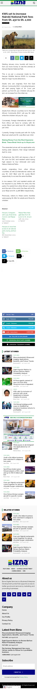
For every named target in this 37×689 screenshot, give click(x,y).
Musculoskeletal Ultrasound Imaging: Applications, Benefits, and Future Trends (23, 359)
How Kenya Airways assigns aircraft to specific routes (13, 495)
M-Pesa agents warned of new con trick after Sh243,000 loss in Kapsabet (23, 382)
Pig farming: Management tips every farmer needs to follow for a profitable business (17, 650)
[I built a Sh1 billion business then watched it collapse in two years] (30, 458)
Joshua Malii (18, 27)
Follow (31, 319)
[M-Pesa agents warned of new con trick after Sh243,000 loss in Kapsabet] (7, 381)
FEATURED (6, 22)
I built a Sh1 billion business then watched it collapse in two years (13, 459)
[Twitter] (9, 594)
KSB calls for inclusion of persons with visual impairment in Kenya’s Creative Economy (22, 394)
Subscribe (30, 332)
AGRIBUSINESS (6, 654)
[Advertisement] (18, 291)
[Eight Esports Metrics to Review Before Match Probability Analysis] (7, 370)
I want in (17, 672)
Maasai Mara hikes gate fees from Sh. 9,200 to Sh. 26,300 (25, 215)
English (9, 687)
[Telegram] (22, 58)
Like (32, 314)
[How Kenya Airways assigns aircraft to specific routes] (30, 495)
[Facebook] (12, 58)
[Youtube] (29, 594)
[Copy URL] (31, 58)
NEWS (15, 389)
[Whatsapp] (4, 599)
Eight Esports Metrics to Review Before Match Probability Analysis (22, 371)
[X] (26, 58)
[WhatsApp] (17, 58)
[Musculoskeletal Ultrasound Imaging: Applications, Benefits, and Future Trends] (7, 358)
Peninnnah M (16, 363)
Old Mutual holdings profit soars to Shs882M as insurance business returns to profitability (24, 407)
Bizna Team (16, 399)
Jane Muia (16, 386)
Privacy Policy (23, 677)
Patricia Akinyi (17, 450)
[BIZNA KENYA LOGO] (18, 3)
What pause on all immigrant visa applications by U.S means (23, 447)
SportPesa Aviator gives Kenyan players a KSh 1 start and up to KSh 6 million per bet (13, 472)
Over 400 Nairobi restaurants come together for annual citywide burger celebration (14, 484)
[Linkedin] (24, 594)
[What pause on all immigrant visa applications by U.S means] (7, 446)
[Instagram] (19, 594)
